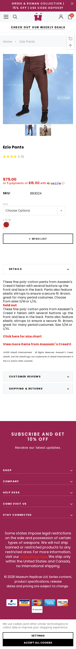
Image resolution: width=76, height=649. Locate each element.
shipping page (33, 556)
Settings (38, 636)
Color (7, 219)
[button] (38, 183)
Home (7, 41)
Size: (5, 204)
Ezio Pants (27, 41)
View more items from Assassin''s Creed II (37, 344)
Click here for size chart (22, 336)
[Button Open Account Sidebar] (61, 16)
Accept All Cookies (38, 643)
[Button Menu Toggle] (6, 16)
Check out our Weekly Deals (38, 27)
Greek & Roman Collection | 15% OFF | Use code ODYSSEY (38, 6)
